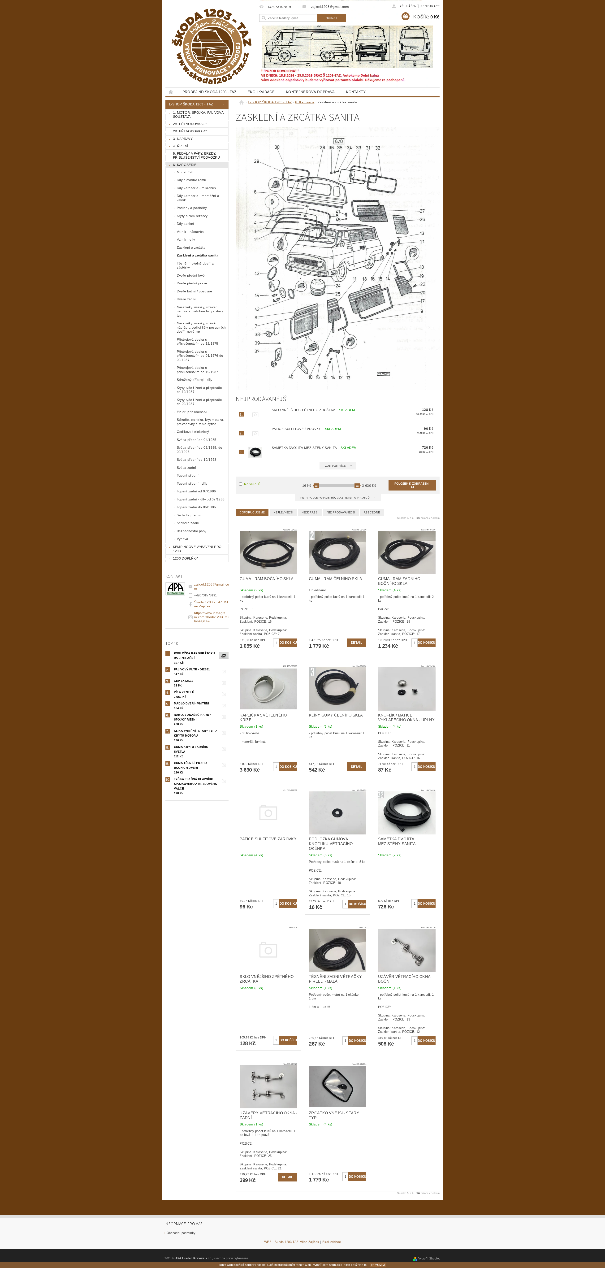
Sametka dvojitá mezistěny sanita (314, 448)
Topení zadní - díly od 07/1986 (201, 499)
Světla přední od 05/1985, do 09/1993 (199, 450)
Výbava (182, 539)
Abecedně (372, 512)
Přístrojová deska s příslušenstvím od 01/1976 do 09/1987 (200, 356)
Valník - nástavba (190, 232)
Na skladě (252, 484)
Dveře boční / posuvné (194, 291)
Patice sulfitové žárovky (306, 429)
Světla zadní (186, 467)
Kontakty (356, 92)
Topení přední (188, 475)
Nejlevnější (283, 512)
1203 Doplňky (185, 558)
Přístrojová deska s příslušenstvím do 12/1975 (197, 342)
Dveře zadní (186, 299)
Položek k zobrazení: (412, 485)
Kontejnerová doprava (310, 92)
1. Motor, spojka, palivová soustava (198, 115)
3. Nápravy (183, 139)
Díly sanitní (185, 224)
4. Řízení (180, 146)
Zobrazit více (335, 465)
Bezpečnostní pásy (191, 531)
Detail (356, 642)
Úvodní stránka (171, 92)
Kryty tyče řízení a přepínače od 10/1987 (199, 390)
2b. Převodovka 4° (190, 131)
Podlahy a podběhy (192, 208)
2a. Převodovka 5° (190, 124)
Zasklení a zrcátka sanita (198, 255)
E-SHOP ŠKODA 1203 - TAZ (191, 104)
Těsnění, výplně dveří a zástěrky (195, 265)
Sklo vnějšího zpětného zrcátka (313, 410)
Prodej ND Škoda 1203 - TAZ (209, 92)
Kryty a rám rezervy (192, 216)
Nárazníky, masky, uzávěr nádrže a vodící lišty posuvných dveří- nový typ (201, 327)
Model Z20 (185, 172)
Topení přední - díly (192, 483)
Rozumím (378, 1265)
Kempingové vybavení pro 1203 (197, 549)
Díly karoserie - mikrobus (196, 188)
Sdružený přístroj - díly (194, 380)
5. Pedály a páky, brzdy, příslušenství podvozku (196, 156)
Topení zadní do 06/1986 (196, 507)
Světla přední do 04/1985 (196, 440)
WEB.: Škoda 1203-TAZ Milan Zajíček (291, 1242)
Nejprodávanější (341, 512)
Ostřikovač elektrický (193, 432)
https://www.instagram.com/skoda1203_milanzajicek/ (211, 617)
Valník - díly (186, 239)
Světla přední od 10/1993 (196, 459)
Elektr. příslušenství (192, 412)
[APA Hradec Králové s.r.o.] (211, 46)
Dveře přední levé (191, 275)
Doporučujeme (252, 512)
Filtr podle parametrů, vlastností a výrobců (335, 497)
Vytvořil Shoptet (429, 1258)
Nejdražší (310, 512)
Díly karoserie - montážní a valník (198, 198)
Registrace (430, 6)
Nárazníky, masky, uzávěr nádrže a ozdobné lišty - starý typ (200, 311)
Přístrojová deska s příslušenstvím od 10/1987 (197, 370)
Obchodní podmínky (181, 1233)
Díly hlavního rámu (191, 180)
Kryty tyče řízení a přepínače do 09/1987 (199, 402)
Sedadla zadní (188, 523)
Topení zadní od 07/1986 (196, 491)
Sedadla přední (189, 515)
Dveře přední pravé (192, 283)
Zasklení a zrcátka (191, 247)
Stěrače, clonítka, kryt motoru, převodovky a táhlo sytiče (200, 422)
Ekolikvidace (261, 92)
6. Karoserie (185, 165)
